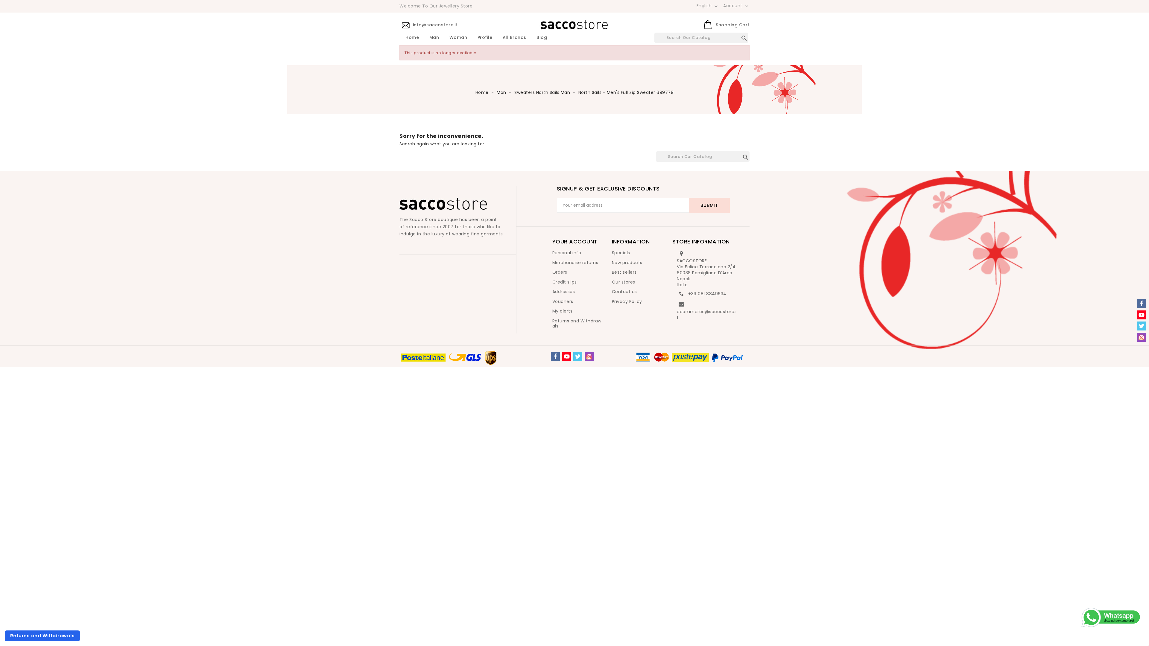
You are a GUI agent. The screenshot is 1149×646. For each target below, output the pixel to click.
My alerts (562, 311)
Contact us (624, 292)
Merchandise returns (575, 263)
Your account (575, 241)
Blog (541, 37)
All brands (514, 37)
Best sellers (624, 272)
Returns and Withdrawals (576, 323)
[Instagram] (589, 356)
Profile (485, 37)
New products (627, 263)
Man (434, 37)
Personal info (566, 253)
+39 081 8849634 (707, 294)
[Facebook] (555, 356)
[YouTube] (566, 356)
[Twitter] (577, 356)
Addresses (563, 292)
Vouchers (562, 301)
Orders (559, 272)
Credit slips (564, 282)
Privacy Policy (627, 301)
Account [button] (736, 6)
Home (412, 37)
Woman (458, 37)
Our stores (623, 282)
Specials (621, 253)
